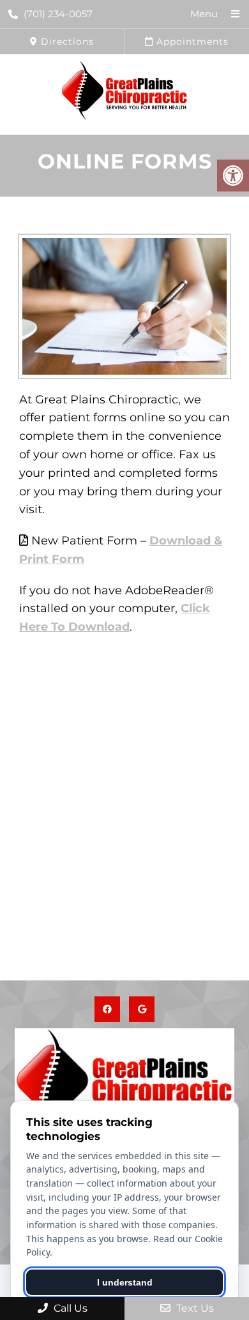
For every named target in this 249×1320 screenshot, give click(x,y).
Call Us (69, 1308)
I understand (125, 1282)
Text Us (194, 1308)
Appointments (191, 41)
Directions (66, 41)
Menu (204, 14)
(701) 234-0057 (58, 14)
